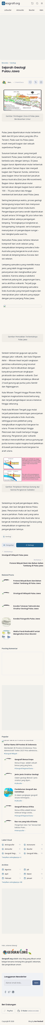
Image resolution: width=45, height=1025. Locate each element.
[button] (8, 545)
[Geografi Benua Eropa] (8, 759)
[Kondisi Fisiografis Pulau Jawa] (6, 626)
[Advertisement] (22, 37)
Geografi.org (11, 3)
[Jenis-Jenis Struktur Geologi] (8, 774)
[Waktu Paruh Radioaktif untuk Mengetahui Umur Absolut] (6, 638)
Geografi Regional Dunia (24, 769)
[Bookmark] (41, 82)
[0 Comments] (30, 82)
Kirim (36, 982)
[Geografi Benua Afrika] (8, 807)
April (6, 874)
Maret (29, 874)
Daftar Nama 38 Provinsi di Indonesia (20, 744)
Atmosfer (20, 10)
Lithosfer (7, 10)
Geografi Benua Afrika (24, 807)
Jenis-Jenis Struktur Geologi (27, 774)
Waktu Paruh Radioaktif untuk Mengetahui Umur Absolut (26, 632)
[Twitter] (9, 992)
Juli (28, 869)
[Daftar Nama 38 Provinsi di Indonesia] (17, 741)
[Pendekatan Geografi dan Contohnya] (8, 796)
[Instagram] (13, 992)
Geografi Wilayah (11, 754)
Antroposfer (20, 831)
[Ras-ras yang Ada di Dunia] (8, 821)
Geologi (8, 537)
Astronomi (31, 845)
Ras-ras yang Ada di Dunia (26, 821)
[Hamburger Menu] (42, 3)
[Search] (37, 3)
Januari (29, 878)
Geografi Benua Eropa (24, 759)
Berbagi (31, 545)
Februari (8, 878)
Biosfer (32, 10)
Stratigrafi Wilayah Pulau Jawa (15, 555)
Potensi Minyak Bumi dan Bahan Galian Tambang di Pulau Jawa (27, 582)
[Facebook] (5, 992)
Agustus (8, 869)
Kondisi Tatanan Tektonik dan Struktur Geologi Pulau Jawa (26, 607)
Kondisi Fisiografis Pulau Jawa (26, 619)
